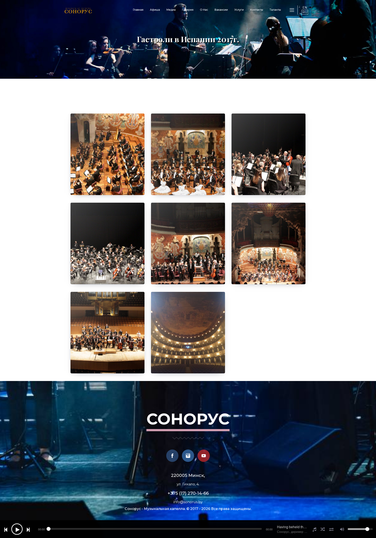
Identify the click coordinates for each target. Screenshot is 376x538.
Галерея (187, 9)
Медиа (171, 9)
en (304, 8)
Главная (138, 9)
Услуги (239, 9)
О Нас (204, 9)
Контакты (256, 9)
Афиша (155, 9)
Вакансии (221, 9)
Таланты (275, 9)
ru (304, 12)
